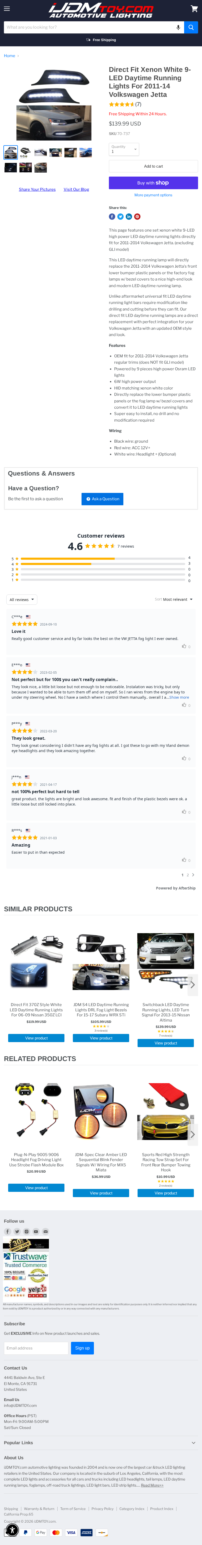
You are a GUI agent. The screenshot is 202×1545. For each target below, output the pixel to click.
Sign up (82, 1348)
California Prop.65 (18, 1514)
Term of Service (73, 1509)
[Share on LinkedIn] (129, 216)
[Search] (191, 27)
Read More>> (152, 1485)
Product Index (161, 1509)
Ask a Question (105, 499)
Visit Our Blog (76, 189)
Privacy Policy (103, 1509)
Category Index (131, 1509)
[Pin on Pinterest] (137, 216)
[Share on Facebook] (112, 216)
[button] (178, 27)
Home (9, 56)
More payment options (153, 195)
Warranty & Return (39, 1509)
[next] (193, 985)
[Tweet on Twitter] (120, 216)
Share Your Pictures (37, 189)
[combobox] (94, 27)
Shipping (11, 1509)
